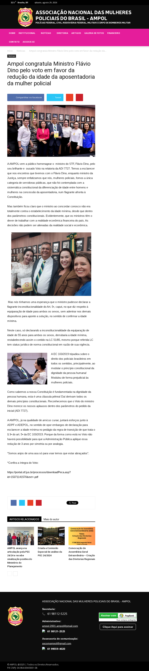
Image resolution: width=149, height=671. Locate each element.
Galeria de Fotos (94, 33)
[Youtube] (139, 2)
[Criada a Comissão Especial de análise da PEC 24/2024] (51, 536)
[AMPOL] (74, 17)
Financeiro (113, 33)
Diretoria (62, 33)
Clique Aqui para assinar (118, 626)
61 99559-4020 (56, 648)
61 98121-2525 (56, 631)
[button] (137, 37)
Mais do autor (51, 519)
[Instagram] (133, 2)
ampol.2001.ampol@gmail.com (60, 625)
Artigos (76, 33)
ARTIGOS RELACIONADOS (24, 519)
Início (10, 50)
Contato (14, 41)
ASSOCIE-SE (29, 41)
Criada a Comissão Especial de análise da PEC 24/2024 (50, 552)
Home (12, 33)
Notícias (46, 33)
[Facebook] (127, 2)
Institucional (27, 33)
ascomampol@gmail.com (56, 643)
